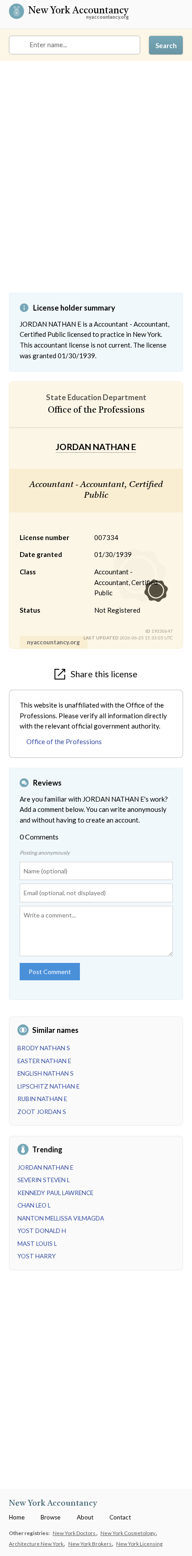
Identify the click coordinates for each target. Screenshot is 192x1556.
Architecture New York (36, 1543)
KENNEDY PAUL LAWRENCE (55, 1192)
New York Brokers (90, 1543)
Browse (50, 1517)
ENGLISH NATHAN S (45, 1073)
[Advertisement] (96, 183)
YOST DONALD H (41, 1230)
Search (166, 45)
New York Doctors (74, 1533)
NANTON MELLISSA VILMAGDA (60, 1218)
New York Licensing (139, 1543)
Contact (120, 1517)
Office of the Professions (64, 741)
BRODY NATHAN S (43, 1048)
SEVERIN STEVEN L (43, 1179)
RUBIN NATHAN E (42, 1098)
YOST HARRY (36, 1256)
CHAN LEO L (33, 1205)
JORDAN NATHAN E (45, 1167)
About (85, 1517)
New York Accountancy (78, 11)
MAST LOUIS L (37, 1243)
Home (17, 1517)
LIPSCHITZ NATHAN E (48, 1086)
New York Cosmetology (128, 1533)
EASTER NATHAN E (44, 1061)
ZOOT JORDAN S (41, 1111)
